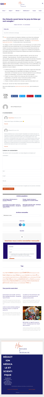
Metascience (18, 277)
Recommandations (36, 279)
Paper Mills (8, 279)
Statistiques (15, 282)
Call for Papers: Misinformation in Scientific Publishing (10, 200)
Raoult (31, 279)
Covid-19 (25, 272)
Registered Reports (6, 280)
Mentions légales (32, 389)
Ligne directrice (13, 277)
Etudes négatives (22, 275)
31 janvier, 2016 (16, 130)
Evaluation (27, 275)
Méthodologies (33, 277)
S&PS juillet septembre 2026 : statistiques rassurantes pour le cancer (32, 205)
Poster (17, 279)
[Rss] (5, 4)
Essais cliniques (13, 275)
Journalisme (7, 277)
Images (4, 277)
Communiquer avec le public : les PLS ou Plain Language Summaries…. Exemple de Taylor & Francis (12, 205)
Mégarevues (29, 277)
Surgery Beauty (11, 117)
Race (29, 279)
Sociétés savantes (9, 282)
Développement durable (35, 272)
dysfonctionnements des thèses (22, 86)
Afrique (4, 272)
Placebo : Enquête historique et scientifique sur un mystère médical (30, 200)
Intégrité (10, 10)
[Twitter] (1, 4)
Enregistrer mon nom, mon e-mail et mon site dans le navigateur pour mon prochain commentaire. (22, 185)
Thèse (27, 282)
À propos (34, 10)
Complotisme (16, 272)
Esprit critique (6, 275)
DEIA (30, 272)
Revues (3, 10)
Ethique (17, 275)
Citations (11, 272)
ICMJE (38, 275)
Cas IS (7, 272)
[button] (42, 3)
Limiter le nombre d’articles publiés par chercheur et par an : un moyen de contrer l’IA (11, 308)
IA (36, 275)
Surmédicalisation (22, 282)
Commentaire (5, 155)
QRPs (27, 279)
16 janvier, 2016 (18, 117)
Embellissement (26, 10)
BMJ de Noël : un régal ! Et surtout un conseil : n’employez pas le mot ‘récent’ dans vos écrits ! (31, 324)
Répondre (6, 123)
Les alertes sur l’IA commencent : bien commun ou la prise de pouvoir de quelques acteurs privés (31, 296)
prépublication (22, 279)
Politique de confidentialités (12, 389)
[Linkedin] (3, 4)
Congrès (20, 272)
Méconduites (23, 277)
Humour (34, 275)
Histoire (31, 275)
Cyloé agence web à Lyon (24, 392)
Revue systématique (23, 280)
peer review (13, 279)
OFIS (37, 277)
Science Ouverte (31, 280)
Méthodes (17, 10)
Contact (40, 10)
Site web (4, 180)
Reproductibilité (14, 280)
